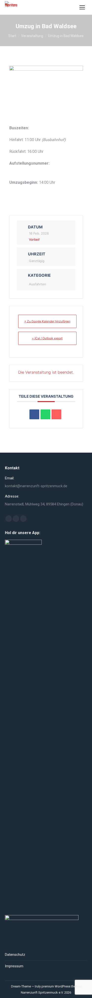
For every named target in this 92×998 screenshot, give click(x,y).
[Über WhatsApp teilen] (45, 414)
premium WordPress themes (61, 986)
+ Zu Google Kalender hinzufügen (47, 321)
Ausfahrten (37, 284)
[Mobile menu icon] (82, 7)
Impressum (14, 966)
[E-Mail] (56, 414)
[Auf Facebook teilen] (34, 414)
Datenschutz (15, 954)
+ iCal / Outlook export (47, 338)
